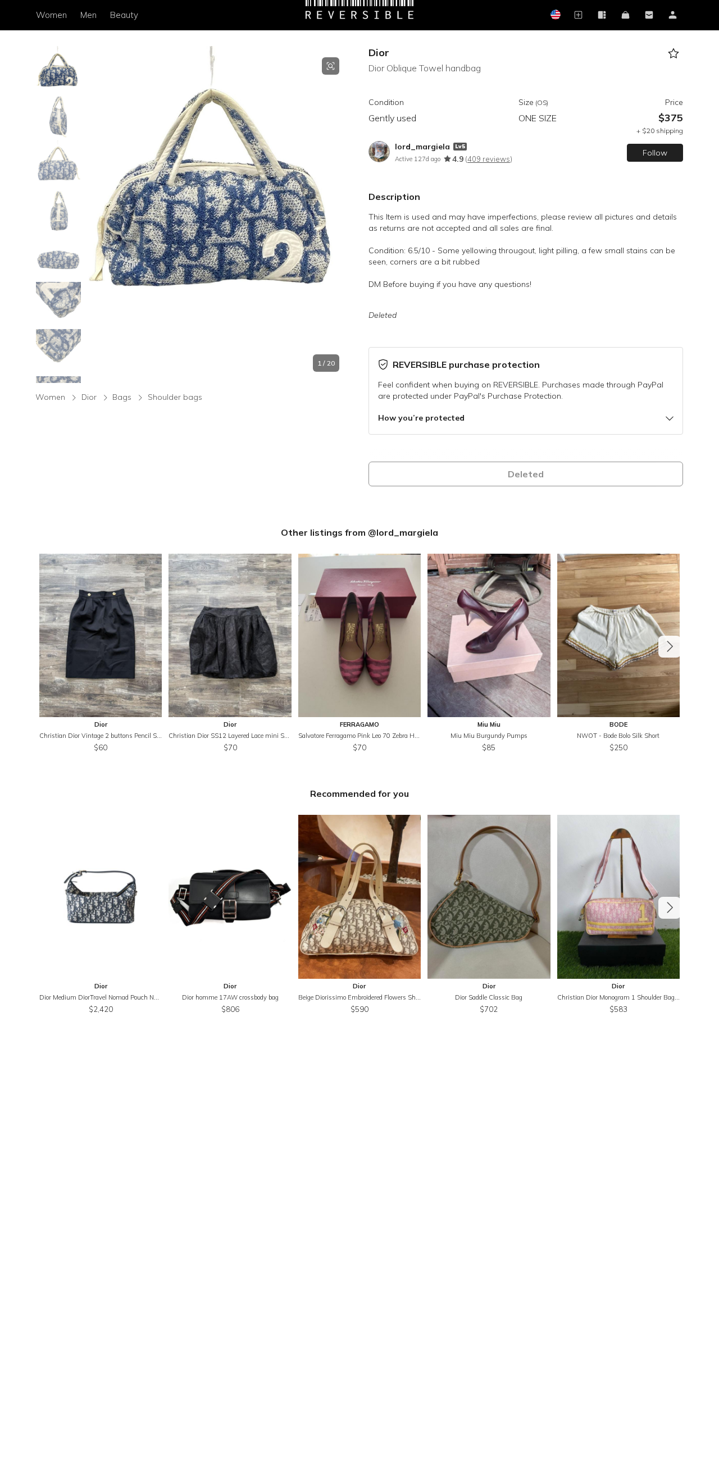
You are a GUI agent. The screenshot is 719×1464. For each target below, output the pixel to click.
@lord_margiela (403, 532)
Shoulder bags (175, 397)
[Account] (672, 15)
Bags (121, 397)
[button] (217, 214)
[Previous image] (94, 214)
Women (51, 15)
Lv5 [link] (460, 146)
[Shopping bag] (625, 15)
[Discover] (601, 15)
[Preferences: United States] (554, 15)
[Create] (578, 15)
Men (88, 15)
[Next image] (339, 214)
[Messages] (648, 15)
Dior (378, 52)
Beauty (124, 15)
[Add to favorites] (673, 54)
